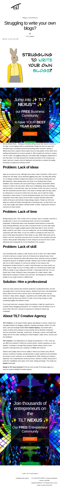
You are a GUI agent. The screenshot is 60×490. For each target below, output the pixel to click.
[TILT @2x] (16, 2)
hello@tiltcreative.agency (22, 478)
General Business (33, 17)
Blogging (25, 17)
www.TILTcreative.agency (43, 367)
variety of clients (8, 330)
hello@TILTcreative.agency (23, 369)
